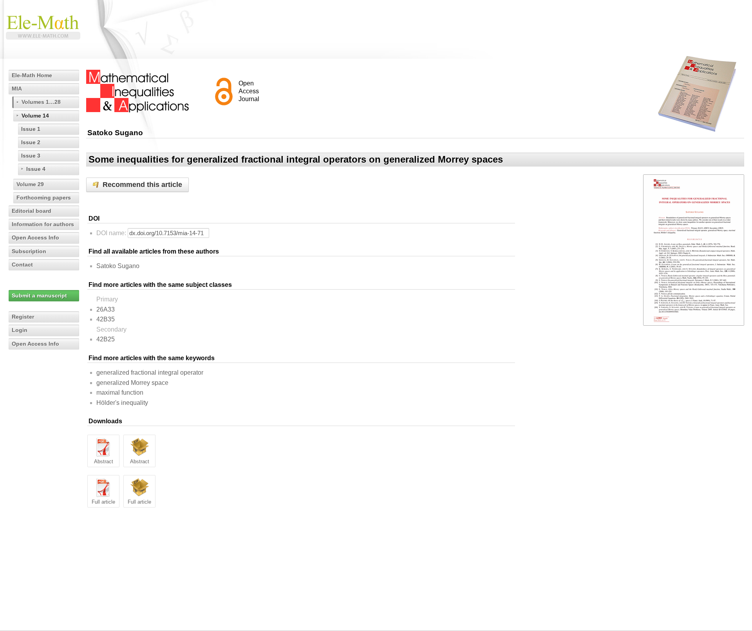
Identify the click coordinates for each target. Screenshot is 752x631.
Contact (22, 264)
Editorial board (31, 211)
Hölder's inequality (122, 402)
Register (23, 317)
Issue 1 (30, 129)
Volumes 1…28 (41, 102)
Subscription (29, 251)
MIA (17, 88)
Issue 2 (30, 142)
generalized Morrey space (132, 382)
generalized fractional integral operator (149, 372)
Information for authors (43, 224)
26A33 (105, 309)
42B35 (105, 319)
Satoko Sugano (117, 266)
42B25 (105, 339)
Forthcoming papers (43, 197)
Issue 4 (35, 169)
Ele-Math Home (32, 75)
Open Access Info (35, 237)
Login (19, 330)
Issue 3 (30, 155)
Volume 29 (30, 184)
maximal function (119, 392)
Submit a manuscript (39, 295)
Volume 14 (35, 115)
